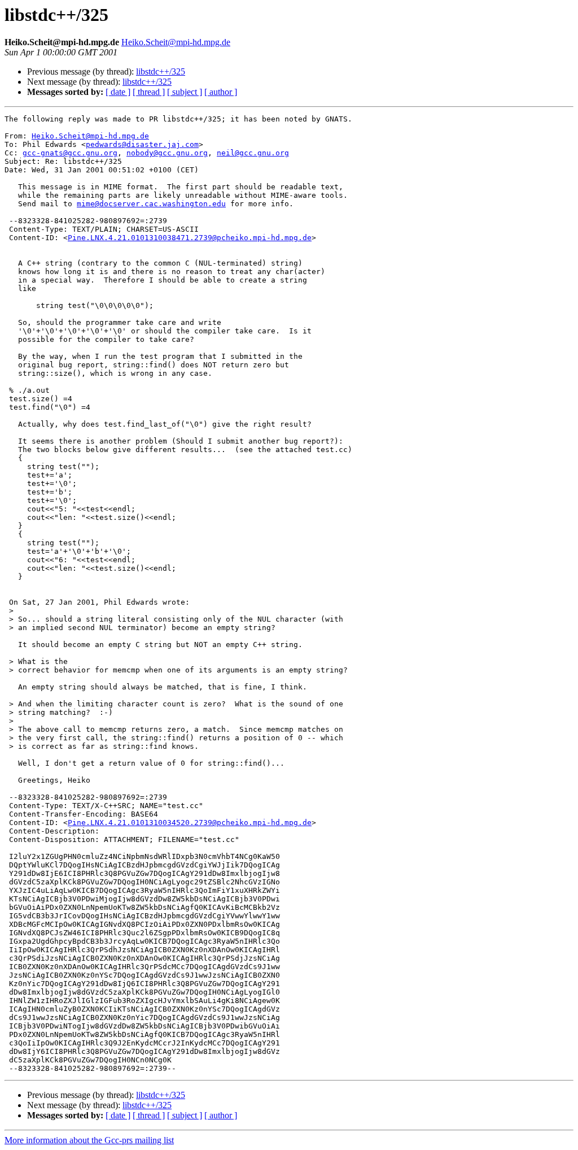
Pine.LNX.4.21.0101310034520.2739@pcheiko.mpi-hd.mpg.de (190, 822)
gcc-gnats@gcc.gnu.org (70, 153)
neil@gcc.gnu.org (253, 153)
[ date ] (118, 92)
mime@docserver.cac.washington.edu (151, 203)
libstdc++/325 (160, 71)
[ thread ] (149, 92)
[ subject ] (184, 92)
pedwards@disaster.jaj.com (142, 144)
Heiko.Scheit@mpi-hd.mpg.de (175, 42)
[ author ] (220, 92)
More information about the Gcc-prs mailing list (89, 1140)
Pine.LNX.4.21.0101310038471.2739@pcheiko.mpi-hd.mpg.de (190, 237)
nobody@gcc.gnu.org (167, 153)
